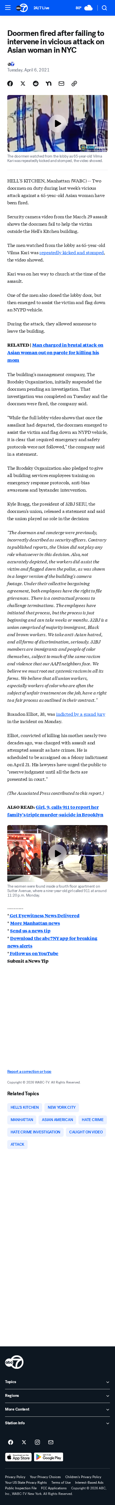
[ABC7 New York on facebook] (10, 1442)
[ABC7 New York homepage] (22, 7)
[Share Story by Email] (61, 83)
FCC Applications (54, 1488)
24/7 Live (41, 8)
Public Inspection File (21, 1488)
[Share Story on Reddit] (35, 83)
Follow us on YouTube (34, 953)
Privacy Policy (15, 1477)
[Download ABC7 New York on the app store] (18, 1457)
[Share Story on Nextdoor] (48, 83)
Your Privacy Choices (45, 1477)
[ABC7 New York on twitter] (24, 1442)
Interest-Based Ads (89, 1482)
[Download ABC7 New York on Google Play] (48, 1457)
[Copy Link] (74, 83)
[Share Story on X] (23, 83)
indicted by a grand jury (80, 713)
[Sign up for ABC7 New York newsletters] (50, 1442)
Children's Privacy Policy (83, 1477)
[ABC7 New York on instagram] (37, 1442)
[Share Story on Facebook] (10, 83)
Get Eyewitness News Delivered (44, 915)
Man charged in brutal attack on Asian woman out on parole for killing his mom (55, 352)
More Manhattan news (35, 923)
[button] (8, 7)
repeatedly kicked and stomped (71, 252)
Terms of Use (61, 1482)
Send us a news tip (30, 930)
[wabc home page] (14, 1362)
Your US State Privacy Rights (26, 1482)
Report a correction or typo (29, 1071)
